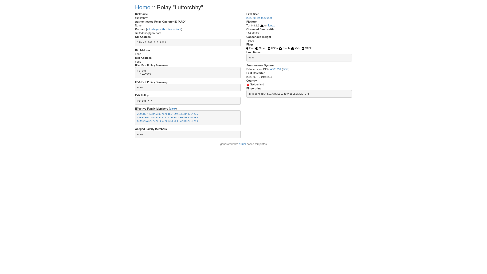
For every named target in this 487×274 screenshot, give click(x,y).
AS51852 (275, 69)
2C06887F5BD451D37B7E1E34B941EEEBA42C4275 (167, 113)
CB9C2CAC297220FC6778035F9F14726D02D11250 (167, 120)
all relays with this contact (164, 29)
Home (142, 7)
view (173, 108)
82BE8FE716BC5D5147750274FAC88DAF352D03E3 (167, 117)
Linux (271, 25)
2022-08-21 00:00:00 (259, 18)
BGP (285, 69)
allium (242, 144)
